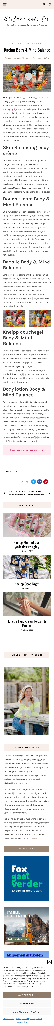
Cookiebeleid (8, 1018)
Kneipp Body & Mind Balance (27, 50)
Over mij (34, 838)
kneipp (15, 471)
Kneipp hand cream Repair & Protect (27, 623)
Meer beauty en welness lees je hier (27, 450)
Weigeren (27, 1003)
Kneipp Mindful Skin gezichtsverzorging (27, 544)
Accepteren (27, 995)
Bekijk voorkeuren (27, 1011)
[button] (49, 961)
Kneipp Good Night (27, 584)
